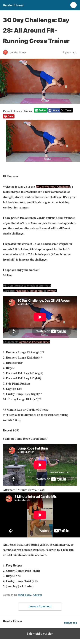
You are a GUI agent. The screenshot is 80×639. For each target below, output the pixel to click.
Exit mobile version (40, 633)
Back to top (70, 622)
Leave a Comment (40, 606)
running (37, 594)
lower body (24, 594)
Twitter (51, 290)
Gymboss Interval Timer (34, 341)
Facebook (21, 290)
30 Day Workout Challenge (53, 186)
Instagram (36, 290)
